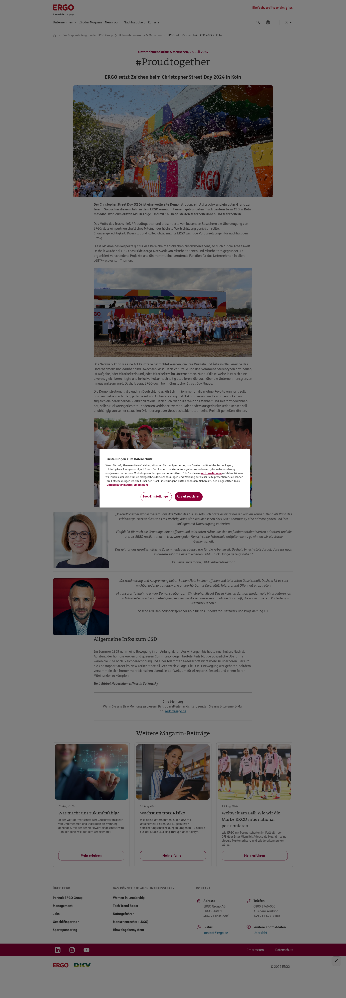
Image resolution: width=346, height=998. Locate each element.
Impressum (141, 484)
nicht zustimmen (211, 473)
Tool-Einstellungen (156, 496)
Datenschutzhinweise (120, 484)
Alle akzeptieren (188, 496)
